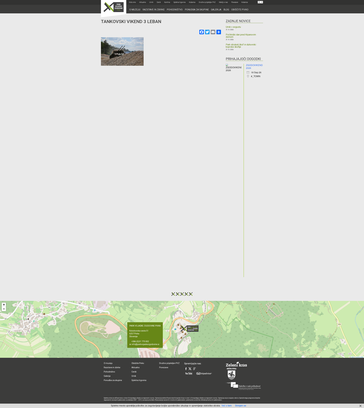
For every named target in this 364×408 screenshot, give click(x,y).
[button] (190, 328)
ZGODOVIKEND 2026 (254, 66)
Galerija (216, 9)
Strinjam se (240, 405)
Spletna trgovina (179, 2)
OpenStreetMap (359, 357)
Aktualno (142, 2)
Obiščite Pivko (239, 9)
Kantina (167, 2)
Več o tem (227, 405)
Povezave (234, 2)
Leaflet (352, 357)
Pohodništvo (175, 9)
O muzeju (134, 9)
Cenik (159, 2)
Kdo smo (132, 2)
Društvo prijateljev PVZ (207, 2)
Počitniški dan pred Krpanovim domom (241, 36)
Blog (226, 9)
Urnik (151, 2)
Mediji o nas (223, 2)
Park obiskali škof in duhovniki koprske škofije (241, 46)
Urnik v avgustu (233, 27)
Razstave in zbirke (154, 9)
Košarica (192, 2)
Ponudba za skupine (197, 9)
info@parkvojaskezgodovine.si (145, 344)
